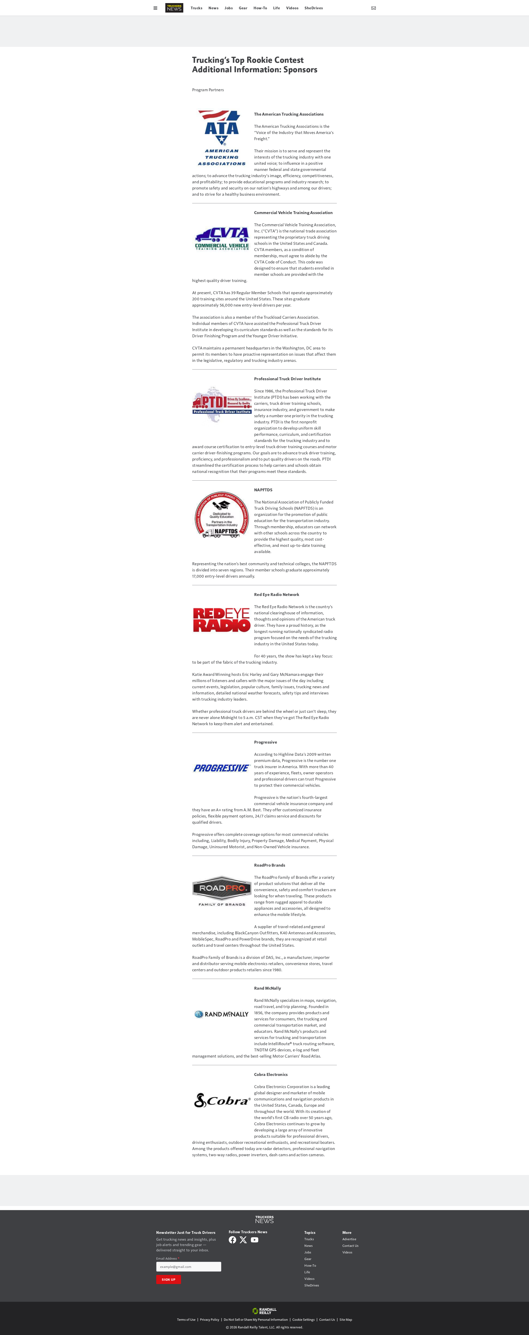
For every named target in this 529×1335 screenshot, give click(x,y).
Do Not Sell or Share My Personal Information (256, 1319)
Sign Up (168, 1279)
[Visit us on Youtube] (254, 1239)
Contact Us (327, 1319)
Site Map (346, 1319)
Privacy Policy (209, 1319)
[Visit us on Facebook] (232, 1239)
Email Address (167, 1258)
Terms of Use (186, 1319)
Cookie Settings (303, 1319)
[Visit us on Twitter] (243, 1239)
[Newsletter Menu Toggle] (373, 8)
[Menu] (155, 8)
